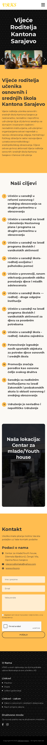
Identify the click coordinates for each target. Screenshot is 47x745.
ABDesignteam (23, 741)
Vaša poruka (10, 598)
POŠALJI (24, 635)
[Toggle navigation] (43, 5)
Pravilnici (8, 683)
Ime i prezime (11, 579)
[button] (44, 60)
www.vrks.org (13, 568)
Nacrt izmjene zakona (14, 707)
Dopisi (7, 687)
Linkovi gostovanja (12, 690)
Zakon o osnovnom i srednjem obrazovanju (23, 703)
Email (7, 588)
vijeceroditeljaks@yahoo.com (21, 564)
